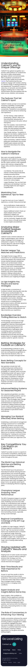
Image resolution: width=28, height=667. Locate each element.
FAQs (19, 650)
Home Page (6, 650)
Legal (19, 662)
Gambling (5, 34)
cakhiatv (3, 81)
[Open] (24, 3)
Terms (14, 662)
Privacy (10, 662)
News (13, 650)
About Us (5, 662)
